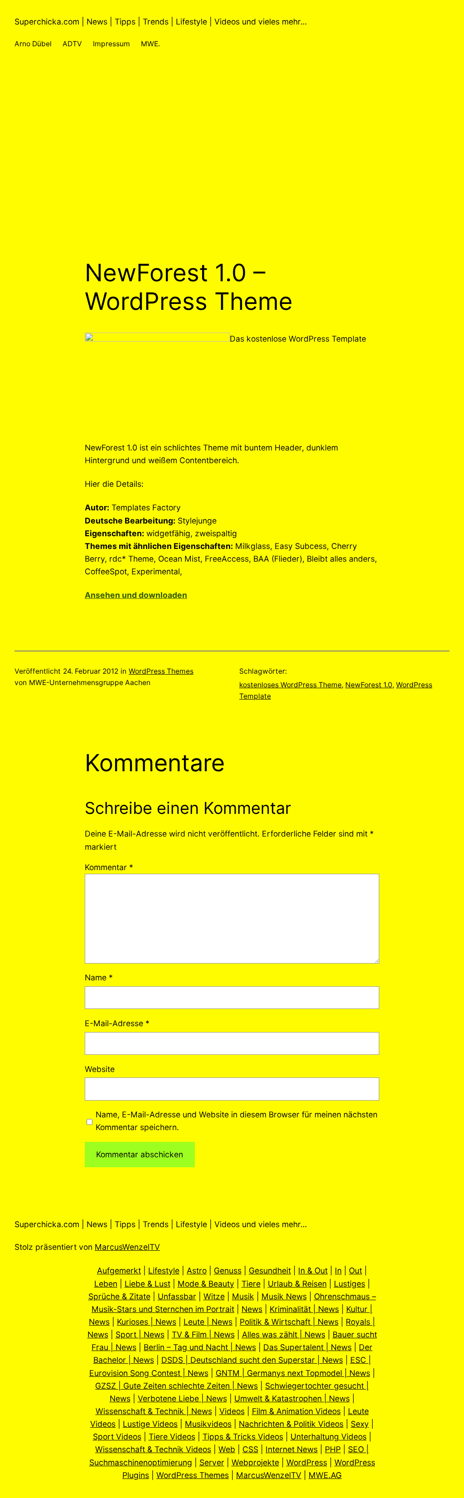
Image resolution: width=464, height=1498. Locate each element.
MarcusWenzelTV (127, 1247)
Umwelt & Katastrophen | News (292, 1398)
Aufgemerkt (119, 1270)
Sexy (360, 1424)
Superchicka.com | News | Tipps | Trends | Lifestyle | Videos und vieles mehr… (160, 21)
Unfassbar (177, 1296)
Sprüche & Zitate (119, 1296)
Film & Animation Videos (296, 1411)
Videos (232, 1411)
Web (226, 1449)
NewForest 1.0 (368, 684)
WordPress (306, 1462)
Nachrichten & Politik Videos (291, 1424)
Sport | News (140, 1334)
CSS (250, 1449)
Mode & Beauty (206, 1283)
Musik (243, 1296)
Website (100, 1069)
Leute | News (208, 1322)
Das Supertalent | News (307, 1347)
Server (211, 1462)
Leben (105, 1283)
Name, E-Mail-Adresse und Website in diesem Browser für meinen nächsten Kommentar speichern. (236, 1121)
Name (99, 977)
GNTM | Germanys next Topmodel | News (293, 1373)
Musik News (284, 1296)
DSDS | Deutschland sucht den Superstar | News (252, 1360)
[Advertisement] (232, 162)
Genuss (228, 1270)
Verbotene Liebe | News (182, 1398)
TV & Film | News (203, 1334)
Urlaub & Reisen (297, 1283)
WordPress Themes (161, 671)
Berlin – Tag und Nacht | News (200, 1347)
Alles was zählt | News (283, 1334)
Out (355, 1270)
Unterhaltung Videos (328, 1436)
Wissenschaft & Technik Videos (153, 1449)
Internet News (292, 1449)
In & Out (313, 1270)
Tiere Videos (172, 1436)
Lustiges (349, 1283)
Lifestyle (163, 1270)
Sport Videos (117, 1436)
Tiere (251, 1283)
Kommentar (109, 867)
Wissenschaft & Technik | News (154, 1411)
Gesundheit (270, 1270)
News (252, 1309)
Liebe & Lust (147, 1283)
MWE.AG (325, 1475)
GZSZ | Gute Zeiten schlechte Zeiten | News (176, 1385)
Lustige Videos (150, 1424)
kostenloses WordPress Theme (290, 684)
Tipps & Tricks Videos (243, 1436)
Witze (214, 1296)
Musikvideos (208, 1424)
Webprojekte (255, 1462)
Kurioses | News (146, 1322)
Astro (197, 1270)
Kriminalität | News (304, 1309)
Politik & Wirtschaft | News (289, 1322)
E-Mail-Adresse (117, 1023)
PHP (333, 1449)
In (338, 1270)
